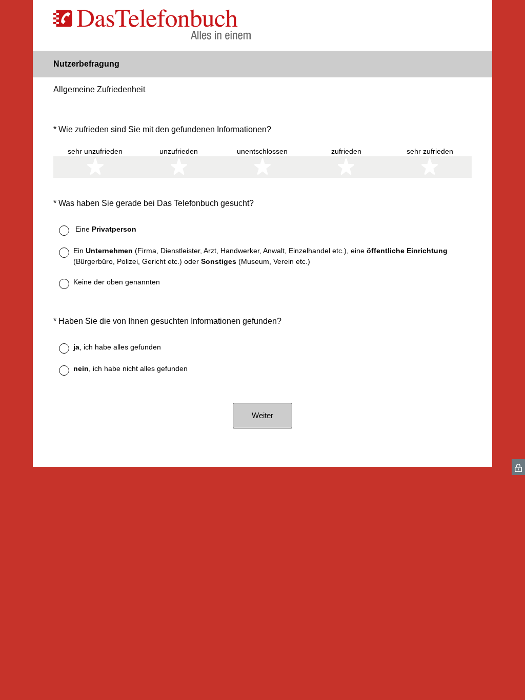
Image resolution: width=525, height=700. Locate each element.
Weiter (262, 415)
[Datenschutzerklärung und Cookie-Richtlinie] (518, 467)
